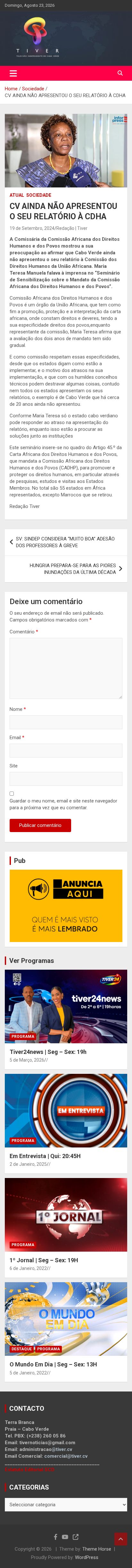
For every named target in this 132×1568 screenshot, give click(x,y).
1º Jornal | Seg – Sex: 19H (44, 1260)
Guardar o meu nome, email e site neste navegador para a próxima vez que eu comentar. (63, 804)
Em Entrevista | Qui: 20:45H (45, 1156)
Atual (17, 195)
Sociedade (38, 195)
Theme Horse (96, 1549)
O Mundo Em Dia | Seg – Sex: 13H (53, 1364)
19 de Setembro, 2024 (32, 228)
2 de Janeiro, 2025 (28, 1164)
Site (14, 766)
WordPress (86, 1557)
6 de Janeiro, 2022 (28, 1268)
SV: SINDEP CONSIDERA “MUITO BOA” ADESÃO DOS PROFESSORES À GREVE (65, 542)
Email (17, 737)
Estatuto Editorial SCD (29, 1470)
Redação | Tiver (71, 228)
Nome (18, 709)
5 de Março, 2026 (27, 1060)
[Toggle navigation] (13, 73)
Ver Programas (31, 961)
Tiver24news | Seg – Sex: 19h (48, 1051)
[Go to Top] (120, 1539)
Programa (23, 1036)
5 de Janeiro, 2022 (28, 1372)
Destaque (22, 1349)
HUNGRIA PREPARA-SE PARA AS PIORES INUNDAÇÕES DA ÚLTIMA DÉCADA (73, 569)
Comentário (24, 632)
